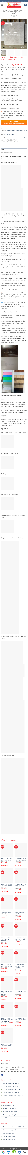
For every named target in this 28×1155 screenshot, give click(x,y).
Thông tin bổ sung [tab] (6, 152)
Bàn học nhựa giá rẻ (9, 1139)
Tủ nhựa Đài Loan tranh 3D (11, 1111)
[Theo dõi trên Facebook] (2, 1075)
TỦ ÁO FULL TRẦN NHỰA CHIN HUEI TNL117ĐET (19, 966)
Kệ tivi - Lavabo (7, 1118)
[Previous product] (15, 16)
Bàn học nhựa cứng (8, 1133)
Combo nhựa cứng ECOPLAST (12, 1083)
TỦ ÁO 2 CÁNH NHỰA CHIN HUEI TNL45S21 (6, 885)
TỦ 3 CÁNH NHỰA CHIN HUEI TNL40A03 (20, 1019)
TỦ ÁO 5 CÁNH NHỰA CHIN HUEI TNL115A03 (7, 965)
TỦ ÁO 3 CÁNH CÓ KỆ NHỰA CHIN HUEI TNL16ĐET (20, 886)
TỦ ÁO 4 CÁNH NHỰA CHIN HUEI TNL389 (6, 1045)
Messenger (19, 1154)
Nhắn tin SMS (24, 1154)
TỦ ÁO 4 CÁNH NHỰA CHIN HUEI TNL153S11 (6, 859)
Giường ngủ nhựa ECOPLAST (11, 1092)
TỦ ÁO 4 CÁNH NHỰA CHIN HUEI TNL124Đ (20, 992)
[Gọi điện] (14, 1152)
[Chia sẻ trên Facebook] (5, 140)
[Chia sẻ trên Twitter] (8, 140)
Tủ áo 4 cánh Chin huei (9, 134)
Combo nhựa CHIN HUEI (10, 1086)
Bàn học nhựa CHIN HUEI (10, 1136)
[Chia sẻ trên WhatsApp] (2, 140)
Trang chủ (6, 10)
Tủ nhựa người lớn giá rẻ (10, 1115)
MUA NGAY (4, 865)
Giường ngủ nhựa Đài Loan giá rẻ (13, 1095)
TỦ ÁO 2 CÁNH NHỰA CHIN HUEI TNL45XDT (20, 938)
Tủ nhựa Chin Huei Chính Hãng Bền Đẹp (14, 11)
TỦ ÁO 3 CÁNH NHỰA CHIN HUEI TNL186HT (6, 911)
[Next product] (12, 16)
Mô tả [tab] (3, 149)
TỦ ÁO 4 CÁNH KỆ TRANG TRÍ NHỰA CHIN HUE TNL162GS (7, 1020)
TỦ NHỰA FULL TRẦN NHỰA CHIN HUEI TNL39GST (6, 993)
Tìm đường (3, 1154)
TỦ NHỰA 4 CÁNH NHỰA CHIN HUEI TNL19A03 (5, 939)
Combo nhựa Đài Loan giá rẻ (11, 1089)
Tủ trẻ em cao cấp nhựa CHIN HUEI (13, 1127)
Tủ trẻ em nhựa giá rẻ (9, 1130)
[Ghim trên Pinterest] (11, 140)
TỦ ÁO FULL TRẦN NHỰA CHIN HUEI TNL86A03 (19, 912)
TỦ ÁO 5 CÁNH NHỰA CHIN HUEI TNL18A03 (20, 859)
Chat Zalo (8, 1154)
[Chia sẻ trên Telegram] (16, 140)
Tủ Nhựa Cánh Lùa (8, 1105)
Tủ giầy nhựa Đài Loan (9, 1108)
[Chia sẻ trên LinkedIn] (14, 140)
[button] (2, 5)
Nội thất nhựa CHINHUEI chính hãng (16, 137)
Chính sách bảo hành (7, 1148)
